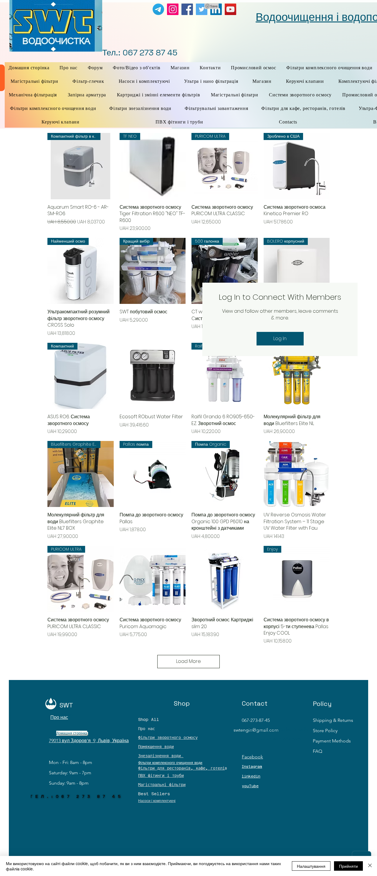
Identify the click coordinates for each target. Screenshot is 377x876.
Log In (280, 338)
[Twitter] (201, 9)
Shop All (148, 719)
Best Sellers (154, 793)
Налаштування (311, 866)
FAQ (317, 751)
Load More (188, 661)
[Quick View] (153, 376)
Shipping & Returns (333, 720)
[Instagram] (172, 9)
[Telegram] (158, 9)
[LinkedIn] (216, 9)
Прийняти (348, 866)
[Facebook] (187, 9)
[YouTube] (230, 9)
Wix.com (291, 739)
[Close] (369, 866)
